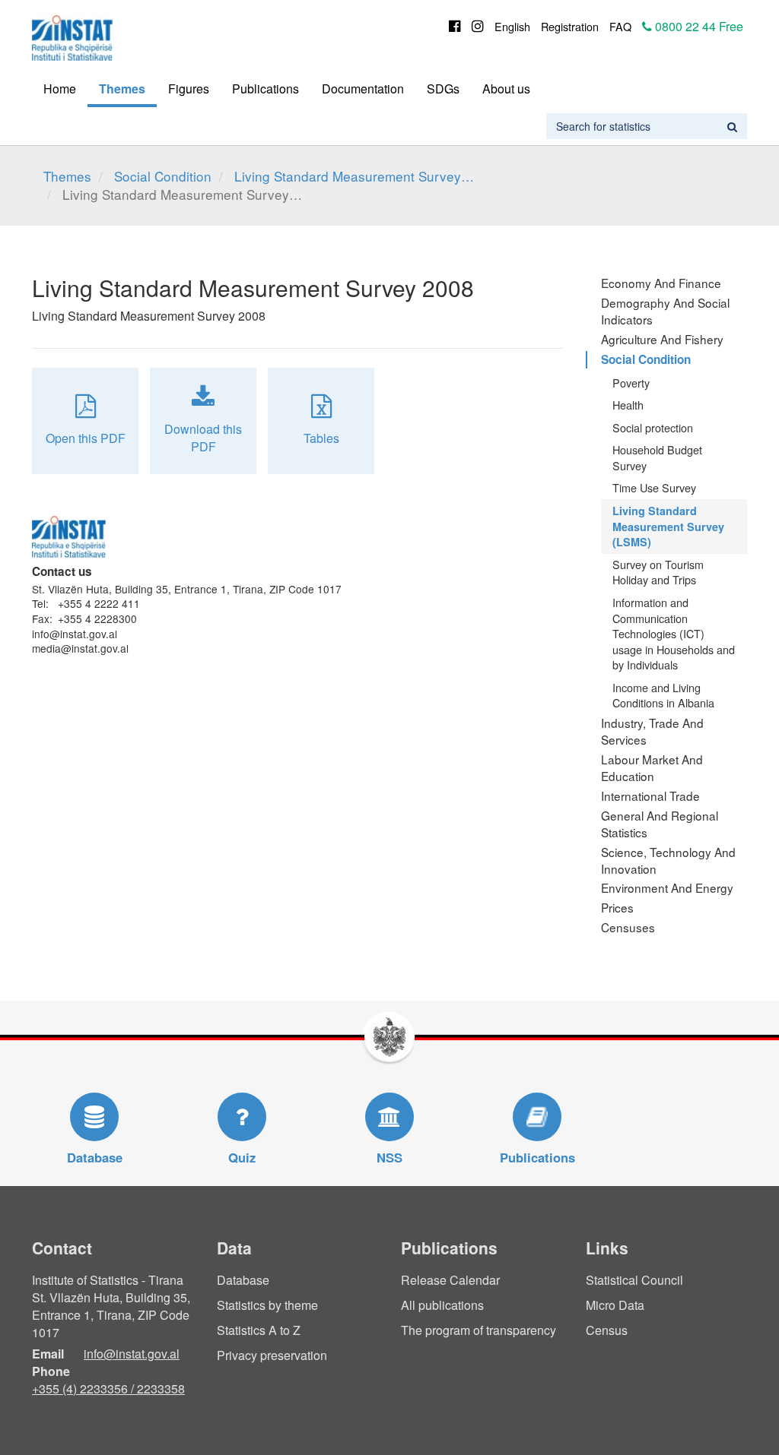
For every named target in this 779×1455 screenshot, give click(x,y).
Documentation (363, 88)
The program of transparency (478, 1330)
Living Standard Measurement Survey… (354, 175)
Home (59, 88)
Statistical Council (634, 1280)
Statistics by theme (267, 1305)
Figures (188, 88)
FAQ (620, 26)
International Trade (650, 795)
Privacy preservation (272, 1355)
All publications (442, 1305)
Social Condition (162, 175)
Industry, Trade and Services (652, 731)
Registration (570, 26)
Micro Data (615, 1305)
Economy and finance (661, 282)
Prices (617, 907)
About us (506, 88)
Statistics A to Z (258, 1330)
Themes (122, 88)
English (512, 26)
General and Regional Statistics (659, 823)
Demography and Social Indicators (665, 310)
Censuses (628, 927)
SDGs (443, 88)
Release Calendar (450, 1280)
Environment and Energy (667, 887)
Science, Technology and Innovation (668, 860)
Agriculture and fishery (662, 339)
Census (607, 1330)
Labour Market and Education (652, 767)
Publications (265, 88)
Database (243, 1280)
